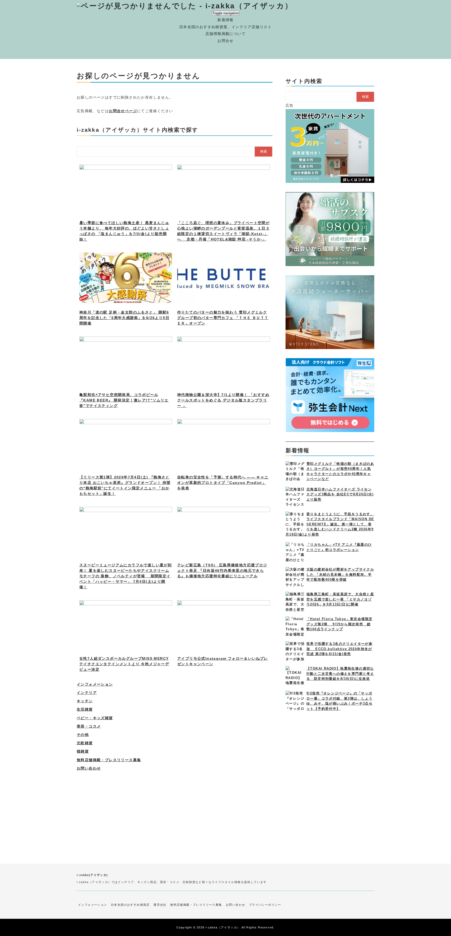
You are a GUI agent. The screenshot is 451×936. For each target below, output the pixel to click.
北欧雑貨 (85, 743)
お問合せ (225, 41)
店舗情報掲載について (225, 34)
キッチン (85, 701)
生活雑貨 (85, 709)
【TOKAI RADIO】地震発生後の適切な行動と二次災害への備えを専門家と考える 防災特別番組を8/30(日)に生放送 (340, 674)
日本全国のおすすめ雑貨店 (130, 904)
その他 (83, 735)
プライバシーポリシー (265, 904)
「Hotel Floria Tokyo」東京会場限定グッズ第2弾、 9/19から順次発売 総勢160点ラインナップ (339, 624)
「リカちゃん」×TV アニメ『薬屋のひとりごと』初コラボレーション (339, 547)
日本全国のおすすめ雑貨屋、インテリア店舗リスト (225, 27)
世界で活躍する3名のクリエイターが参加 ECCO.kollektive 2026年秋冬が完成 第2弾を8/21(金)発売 (339, 649)
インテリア (87, 693)
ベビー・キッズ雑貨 (95, 718)
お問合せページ (123, 111)
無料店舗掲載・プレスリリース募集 (109, 760)
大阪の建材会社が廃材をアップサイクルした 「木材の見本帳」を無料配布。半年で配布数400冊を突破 (340, 574)
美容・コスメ (89, 726)
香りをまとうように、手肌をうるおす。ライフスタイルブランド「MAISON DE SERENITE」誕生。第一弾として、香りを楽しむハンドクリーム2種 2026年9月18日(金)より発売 (330, 524)
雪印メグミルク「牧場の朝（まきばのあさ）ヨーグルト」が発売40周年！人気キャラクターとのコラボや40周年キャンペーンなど (340, 471)
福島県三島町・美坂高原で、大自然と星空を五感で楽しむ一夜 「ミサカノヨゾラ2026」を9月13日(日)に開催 (340, 599)
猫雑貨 (83, 751)
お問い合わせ (89, 768)
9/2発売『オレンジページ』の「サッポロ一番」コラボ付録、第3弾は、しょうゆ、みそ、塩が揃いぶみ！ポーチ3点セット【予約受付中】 (339, 701)
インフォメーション (95, 684)
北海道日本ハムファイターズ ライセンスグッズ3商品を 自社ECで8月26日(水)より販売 (340, 494)
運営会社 (160, 904)
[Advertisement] (174, 808)
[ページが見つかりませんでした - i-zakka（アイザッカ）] (185, 6)
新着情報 (225, 20)
